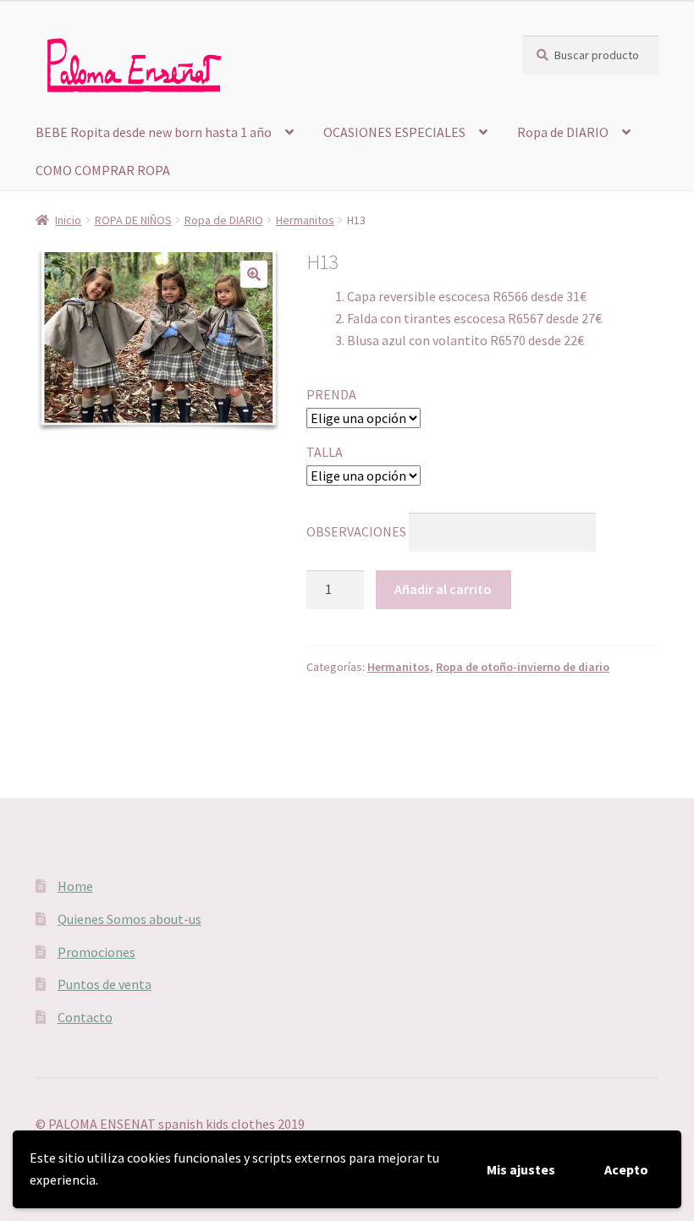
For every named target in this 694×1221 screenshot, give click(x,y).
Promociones (96, 951)
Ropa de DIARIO (563, 132)
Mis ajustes (521, 1169)
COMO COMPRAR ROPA (103, 170)
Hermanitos (305, 220)
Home (75, 885)
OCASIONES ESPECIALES (394, 132)
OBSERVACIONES (356, 531)
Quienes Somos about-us (129, 918)
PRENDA (331, 394)
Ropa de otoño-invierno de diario (522, 666)
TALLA (324, 451)
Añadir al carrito (443, 588)
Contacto (85, 1017)
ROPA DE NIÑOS (133, 220)
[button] (253, 274)
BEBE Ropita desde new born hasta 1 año (154, 132)
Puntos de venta (104, 984)
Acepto (626, 1169)
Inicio (68, 220)
